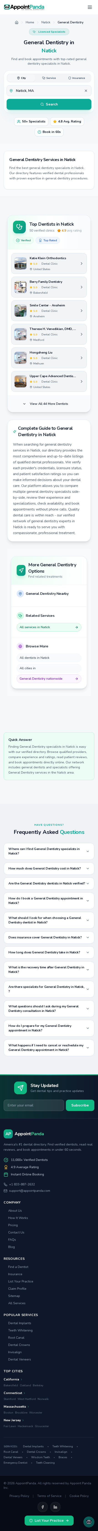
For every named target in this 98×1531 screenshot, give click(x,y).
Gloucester (42, 1426)
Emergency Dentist (18, 1463)
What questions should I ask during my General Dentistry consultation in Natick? (43, 1008)
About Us (15, 1211)
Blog (11, 1247)
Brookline (21, 1412)
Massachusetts (15, 1406)
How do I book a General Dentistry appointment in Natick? (45, 900)
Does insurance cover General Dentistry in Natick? (45, 937)
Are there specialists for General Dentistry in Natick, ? (46, 989)
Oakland (25, 1385)
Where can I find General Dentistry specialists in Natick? (44, 851)
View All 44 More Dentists (49, 404)
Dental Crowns (19, 1345)
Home (30, 22)
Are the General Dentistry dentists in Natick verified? (46, 883)
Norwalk (43, 1399)
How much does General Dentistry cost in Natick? (44, 868)
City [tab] (23, 78)
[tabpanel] (49, 90)
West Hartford (27, 1399)
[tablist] (49, 78)
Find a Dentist (18, 1267)
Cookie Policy (79, 1496)
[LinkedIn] (55, 1507)
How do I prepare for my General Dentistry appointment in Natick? (39, 1028)
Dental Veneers (19, 1359)
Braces (65, 1457)
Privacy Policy (19, 1496)
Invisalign (15, 1352)
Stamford (10, 1399)
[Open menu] (89, 7)
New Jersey (12, 1420)
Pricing (13, 1225)
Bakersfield (11, 1385)
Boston (8, 1412)
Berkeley (38, 1385)
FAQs (12, 1240)
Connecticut (13, 1393)
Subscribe (80, 1105)
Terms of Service (49, 1496)
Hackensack (25, 1426)
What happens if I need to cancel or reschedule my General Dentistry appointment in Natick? (45, 1047)
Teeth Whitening (20, 1330)
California (11, 1379)
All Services (17, 1303)
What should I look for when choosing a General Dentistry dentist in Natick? (44, 920)
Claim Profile (17, 1289)
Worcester (35, 1412)
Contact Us (16, 1232)
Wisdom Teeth (43, 1457)
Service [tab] (51, 78)
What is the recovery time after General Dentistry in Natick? (46, 969)
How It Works (18, 1218)
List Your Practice (20, 1281)
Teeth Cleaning (45, 1463)
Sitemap (14, 1296)
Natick (45, 22)
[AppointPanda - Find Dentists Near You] (24, 7)
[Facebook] (43, 1507)
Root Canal (16, 1338)
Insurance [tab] (78, 78)
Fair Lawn (10, 1426)
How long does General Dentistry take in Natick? (44, 952)
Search (52, 104)
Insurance (15, 1274)
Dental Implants (19, 1323)
